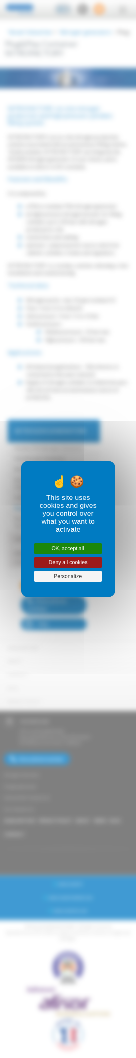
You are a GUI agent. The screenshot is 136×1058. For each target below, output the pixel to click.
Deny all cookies (68, 562)
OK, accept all (67, 548)
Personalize (68, 576)
